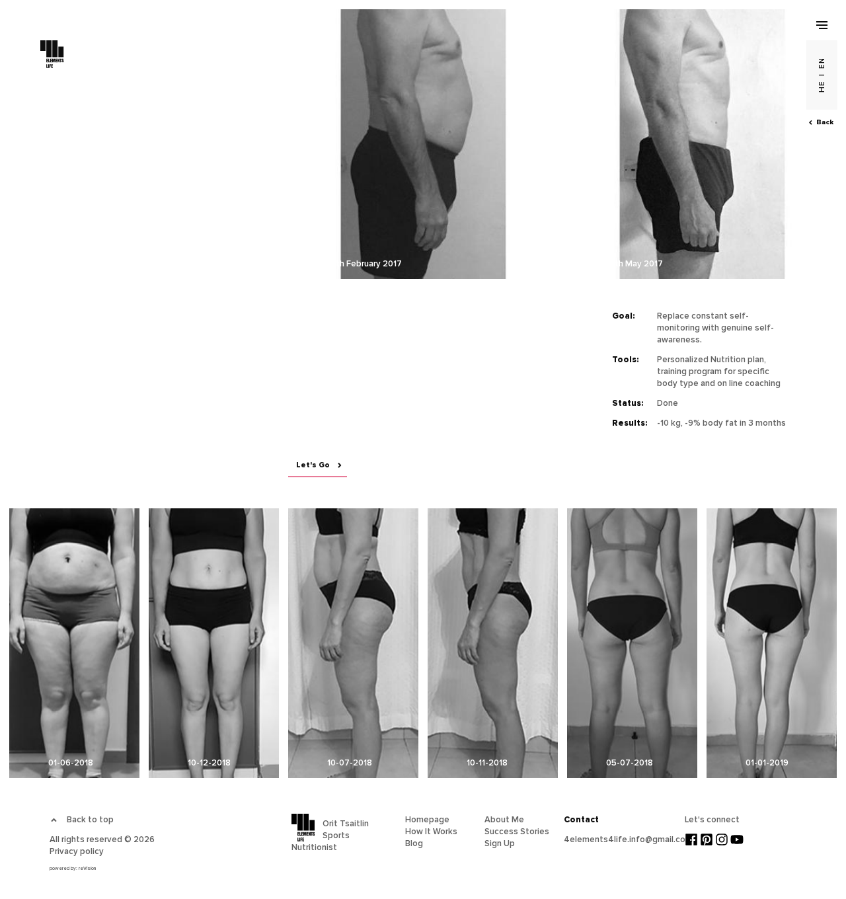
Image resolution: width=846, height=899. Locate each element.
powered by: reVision (73, 868)
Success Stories (516, 831)
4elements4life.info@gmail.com (628, 839)
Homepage (427, 819)
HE (822, 87)
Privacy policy (77, 851)
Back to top (90, 819)
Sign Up (499, 843)
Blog (414, 843)
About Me (504, 819)
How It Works (431, 831)
